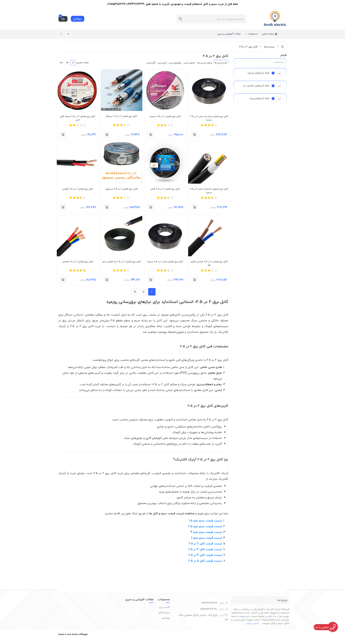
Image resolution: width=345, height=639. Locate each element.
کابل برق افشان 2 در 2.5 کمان (165, 189)
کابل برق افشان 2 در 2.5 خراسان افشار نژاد (209, 263)
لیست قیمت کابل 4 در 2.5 (205, 555)
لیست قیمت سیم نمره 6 (206, 537)
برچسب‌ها (269, 46)
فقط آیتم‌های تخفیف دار (256, 86)
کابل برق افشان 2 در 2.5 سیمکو (121, 116)
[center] (180, 18)
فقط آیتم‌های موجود (258, 73)
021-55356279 (212, 609)
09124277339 (212, 603)
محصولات (252, 34)
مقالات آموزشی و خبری (229, 34)
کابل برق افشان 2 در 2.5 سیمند (165, 116)
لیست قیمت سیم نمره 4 (206, 532)
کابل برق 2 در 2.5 (248, 46)
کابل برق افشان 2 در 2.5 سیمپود (121, 189)
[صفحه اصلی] (282, 46)
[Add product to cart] (194, 134)
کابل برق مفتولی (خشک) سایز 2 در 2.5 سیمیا (209, 190)
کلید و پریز (164, 607)
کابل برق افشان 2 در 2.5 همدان (77, 261)
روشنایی (165, 618)
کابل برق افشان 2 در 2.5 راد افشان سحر (121, 261)
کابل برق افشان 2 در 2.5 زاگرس (77, 189)
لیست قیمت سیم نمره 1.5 (205, 520)
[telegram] (68, 34)
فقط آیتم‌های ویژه (259, 98)
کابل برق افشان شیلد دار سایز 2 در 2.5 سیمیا (209, 118)
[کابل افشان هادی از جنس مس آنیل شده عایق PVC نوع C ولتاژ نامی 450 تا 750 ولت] (77, 90)
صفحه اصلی (268, 34)
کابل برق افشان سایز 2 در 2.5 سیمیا (165, 261)
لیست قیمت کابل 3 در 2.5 (205, 549)
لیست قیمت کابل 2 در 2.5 (205, 543)
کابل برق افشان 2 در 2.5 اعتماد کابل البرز (77, 118)
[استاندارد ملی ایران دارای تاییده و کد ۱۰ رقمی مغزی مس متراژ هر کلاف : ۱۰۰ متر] (165, 163)
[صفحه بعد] (135, 292)
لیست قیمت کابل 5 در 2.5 (205, 560)
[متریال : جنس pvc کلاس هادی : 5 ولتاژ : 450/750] (165, 90)
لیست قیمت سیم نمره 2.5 (205, 526)
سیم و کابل (164, 612)
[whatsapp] (61, 34)
